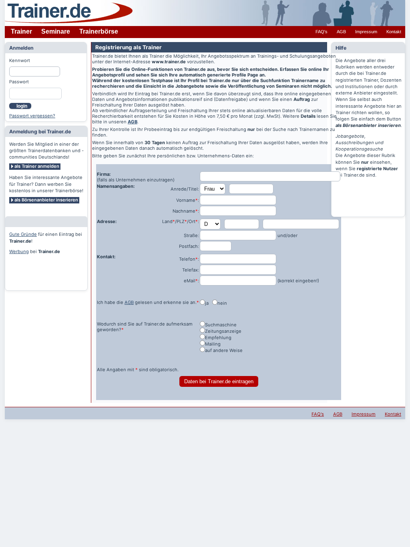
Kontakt (393, 31)
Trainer (21, 31)
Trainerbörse (98, 31)
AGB (341, 31)
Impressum (366, 31)
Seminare (55, 31)
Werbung (19, 251)
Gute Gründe (23, 234)
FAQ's (322, 31)
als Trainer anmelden (36, 166)
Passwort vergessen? (32, 116)
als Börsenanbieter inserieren (46, 200)
